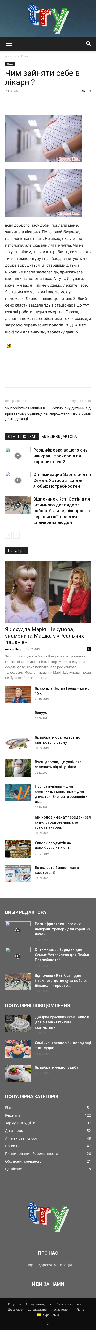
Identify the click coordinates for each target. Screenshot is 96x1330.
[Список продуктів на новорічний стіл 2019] (18, 849)
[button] (9, 44)
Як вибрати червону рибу (56, 1067)
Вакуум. (42, 713)
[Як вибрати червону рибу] (18, 1073)
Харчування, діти (39, 1304)
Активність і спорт (70, 1304)
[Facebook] (10, 102)
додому (10, 56)
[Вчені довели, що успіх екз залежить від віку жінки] (18, 768)
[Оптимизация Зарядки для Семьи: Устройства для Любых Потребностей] (18, 480)
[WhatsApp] (45, 102)
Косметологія (61, 1309)
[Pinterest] (34, 102)
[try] (48, 18)
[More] (57, 102)
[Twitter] (22, 102)
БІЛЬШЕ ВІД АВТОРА (59, 437)
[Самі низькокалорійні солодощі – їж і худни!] (18, 1049)
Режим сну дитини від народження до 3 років (70, 411)
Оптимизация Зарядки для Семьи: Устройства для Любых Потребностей (62, 480)
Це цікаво (15, 1309)
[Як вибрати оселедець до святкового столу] (18, 743)
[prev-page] (8, 535)
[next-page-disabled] (16, 535)
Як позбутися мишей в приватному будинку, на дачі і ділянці (26, 413)
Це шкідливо (37, 1309)
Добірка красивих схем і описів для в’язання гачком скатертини (62, 1022)
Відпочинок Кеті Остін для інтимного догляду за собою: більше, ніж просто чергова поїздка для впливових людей (61, 510)
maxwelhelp (13, 649)
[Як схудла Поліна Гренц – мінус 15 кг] (18, 694)
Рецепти (14, 1304)
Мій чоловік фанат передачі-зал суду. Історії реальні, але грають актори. (63, 822)
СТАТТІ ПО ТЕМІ (22, 437)
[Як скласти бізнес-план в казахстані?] (18, 874)
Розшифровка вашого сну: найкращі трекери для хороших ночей (60, 455)
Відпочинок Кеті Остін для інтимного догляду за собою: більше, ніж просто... (61, 980)
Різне (25, 56)
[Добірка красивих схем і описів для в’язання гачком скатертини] (18, 1023)
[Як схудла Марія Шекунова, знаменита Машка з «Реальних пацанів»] (48, 592)
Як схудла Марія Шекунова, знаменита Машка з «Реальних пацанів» (44, 635)
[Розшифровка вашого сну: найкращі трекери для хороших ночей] (18, 456)
